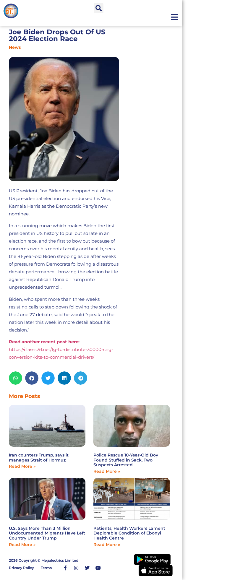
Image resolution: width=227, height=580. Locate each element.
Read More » (22, 466)
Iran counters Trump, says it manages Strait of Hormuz (39, 457)
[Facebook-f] (65, 568)
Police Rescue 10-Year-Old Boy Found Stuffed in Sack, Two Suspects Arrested (125, 460)
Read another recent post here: (44, 342)
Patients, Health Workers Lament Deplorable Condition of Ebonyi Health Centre (129, 533)
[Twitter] (87, 568)
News (15, 47)
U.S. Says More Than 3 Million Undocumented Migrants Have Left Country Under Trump (47, 533)
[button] (98, 8)
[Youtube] (98, 568)
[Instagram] (76, 568)
